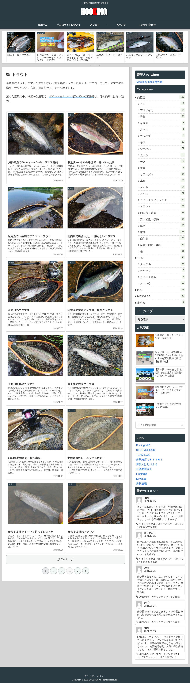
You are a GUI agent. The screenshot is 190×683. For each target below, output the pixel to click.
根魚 (162, 167)
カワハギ (162, 135)
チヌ (162, 161)
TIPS (160, 257)
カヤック (162, 270)
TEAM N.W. (143, 454)
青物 (162, 116)
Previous (4, 47)
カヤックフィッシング (162, 200)
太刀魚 (162, 155)
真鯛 (162, 180)
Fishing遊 (141, 473)
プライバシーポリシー (95, 676)
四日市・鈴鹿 (162, 212)
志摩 (162, 232)
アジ (162, 103)
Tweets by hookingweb (148, 81)
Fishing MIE (143, 445)
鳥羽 (162, 225)
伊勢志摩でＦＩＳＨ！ (149, 459)
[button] (182, 425)
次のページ (65, 559)
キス (162, 142)
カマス (162, 129)
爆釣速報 (141, 483)
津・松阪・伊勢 (162, 219)
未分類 (160, 302)
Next (186, 47)
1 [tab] (90, 65)
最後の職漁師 (144, 469)
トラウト (162, 206)
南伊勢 (162, 238)
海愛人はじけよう (146, 464)
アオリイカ (162, 110)
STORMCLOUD (145, 449)
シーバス (162, 148)
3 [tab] (99, 65)
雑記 (160, 289)
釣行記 (160, 97)
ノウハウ (162, 283)
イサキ (162, 123)
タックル (162, 264)
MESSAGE (160, 296)
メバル (162, 193)
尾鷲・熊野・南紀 (162, 244)
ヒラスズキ (162, 174)
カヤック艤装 (162, 277)
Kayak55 (141, 478)
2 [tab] (95, 65)
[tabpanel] (21, 46)
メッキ (162, 187)
